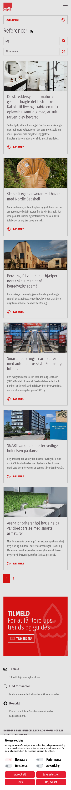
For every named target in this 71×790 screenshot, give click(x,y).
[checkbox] (8, 759)
